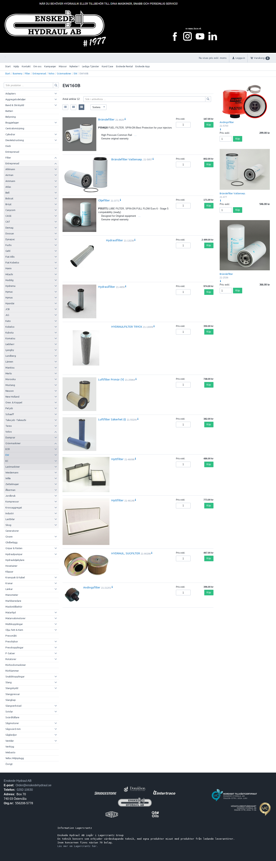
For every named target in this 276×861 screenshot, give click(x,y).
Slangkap (10, 700)
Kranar (9, 583)
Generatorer (12, 530)
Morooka (10, 379)
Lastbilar (10, 519)
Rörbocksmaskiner (15, 665)
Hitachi (9, 274)
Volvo (51, 73)
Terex (8, 426)
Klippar (9, 571)
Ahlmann (10, 169)
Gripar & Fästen (13, 548)
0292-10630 (25, 789)
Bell (7, 192)
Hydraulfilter (114, 240)
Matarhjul (10, 612)
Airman (9, 175)
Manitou (9, 367)
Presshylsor (11, 641)
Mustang (10, 385)
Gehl (7, 251)
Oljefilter (104, 200)
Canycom (10, 210)
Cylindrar (10, 134)
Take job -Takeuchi (15, 420)
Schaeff (9, 414)
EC (6, 461)
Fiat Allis (10, 256)
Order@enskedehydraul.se (33, 785)
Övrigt (9, 764)
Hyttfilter (117, 459)
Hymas (9, 297)
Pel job (9, 408)
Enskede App (142, 66)
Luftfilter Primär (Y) (111, 379)
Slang (8, 682)
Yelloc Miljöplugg (14, 758)
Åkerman (10, 490)
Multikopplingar (14, 624)
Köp (209, 124)
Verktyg (9, 746)
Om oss (37, 66)
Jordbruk (10, 495)
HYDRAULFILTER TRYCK (126, 326)
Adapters (10, 93)
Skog (8, 525)
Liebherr (9, 344)
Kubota (9, 332)
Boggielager (12, 122)
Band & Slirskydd (14, 105)
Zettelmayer (12, 484)
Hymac (9, 291)
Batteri (9, 111)
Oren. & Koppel (13, 402)
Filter (27, 73)
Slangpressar (12, 694)
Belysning (10, 116)
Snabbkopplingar (15, 676)
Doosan (9, 233)
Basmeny (17, 73)
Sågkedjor (11, 734)
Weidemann (11, 472)
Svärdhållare (12, 717)
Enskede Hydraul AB (18, 780)
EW (75, 73)
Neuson (9, 390)
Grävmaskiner (64, 73)
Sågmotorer (12, 723)
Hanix (8, 268)
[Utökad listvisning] (81, 107)
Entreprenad (39, 73)
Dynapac (10, 239)
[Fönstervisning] (73, 107)
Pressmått (11, 635)
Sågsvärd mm (13, 729)
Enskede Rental (124, 66)
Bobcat (9, 198)
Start (8, 66)
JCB (7, 309)
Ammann (10, 181)
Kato (8, 321)
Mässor (63, 66)
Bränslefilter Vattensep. (127, 159)
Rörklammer (12, 670)
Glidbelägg (11, 542)
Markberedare (13, 600)
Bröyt (8, 204)
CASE (8, 216)
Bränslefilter (106, 119)
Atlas (8, 186)
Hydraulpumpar (14, 554)
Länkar (9, 589)
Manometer (11, 594)
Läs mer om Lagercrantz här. (77, 846)
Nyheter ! (74, 66)
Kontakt (26, 66)
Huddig (9, 280)
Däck (8, 146)
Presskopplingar (14, 647)
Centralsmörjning (14, 128)
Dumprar (10, 437)
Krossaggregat (13, 507)
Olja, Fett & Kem (14, 630)
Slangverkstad (13, 705)
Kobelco (9, 326)
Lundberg (10, 355)
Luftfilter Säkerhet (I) (112, 419)
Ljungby (9, 350)
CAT (7, 221)
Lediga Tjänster (90, 66)
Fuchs (8, 245)
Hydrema (10, 286)
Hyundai (9, 303)
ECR (7, 449)
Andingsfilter (91, 587)
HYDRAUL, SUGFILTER (125, 553)
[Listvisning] (65, 107)
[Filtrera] (208, 99)
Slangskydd (11, 688)
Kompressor (12, 501)
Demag (9, 227)
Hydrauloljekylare (14, 560)
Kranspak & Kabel (15, 577)
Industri (9, 513)
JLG (7, 315)
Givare (9, 536)
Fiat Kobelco (12, 262)
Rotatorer (10, 659)
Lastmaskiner (12, 466)
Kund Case (107, 66)
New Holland (12, 396)
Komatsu (10, 338)
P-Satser (10, 653)
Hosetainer (11, 565)
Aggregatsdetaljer (15, 99)
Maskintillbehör (13, 606)
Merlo (8, 373)
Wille (8, 478)
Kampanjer (50, 66)
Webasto (10, 752)
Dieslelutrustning (14, 140)
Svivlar (9, 711)
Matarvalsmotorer (15, 618)
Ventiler (9, 740)
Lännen (9, 361)
